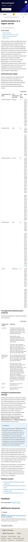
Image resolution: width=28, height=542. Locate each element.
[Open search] (22, 14)
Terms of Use (4, 540)
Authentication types (6, 33)
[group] (14, 200)
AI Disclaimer (4, 536)
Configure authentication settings (9, 36)
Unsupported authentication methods (10, 34)
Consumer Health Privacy (18, 538)
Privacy (8, 538)
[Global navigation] (1, 14)
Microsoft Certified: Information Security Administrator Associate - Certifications (13, 516)
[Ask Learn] (24, 17)
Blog (19, 536)
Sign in (25, 14)
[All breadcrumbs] (2, 17)
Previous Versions (12, 536)
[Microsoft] (14, 14)
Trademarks (10, 540)
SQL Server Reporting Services (11, 17)
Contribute (3, 538)
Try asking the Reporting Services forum (13, 493)
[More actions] (26, 17)
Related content (5, 38)
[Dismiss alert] (26, 2)
